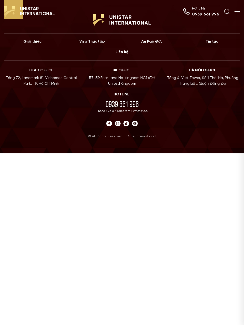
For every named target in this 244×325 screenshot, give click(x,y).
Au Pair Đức (152, 41)
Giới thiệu (32, 41)
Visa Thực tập (92, 41)
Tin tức (212, 41)
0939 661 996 (205, 14)
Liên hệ (122, 52)
